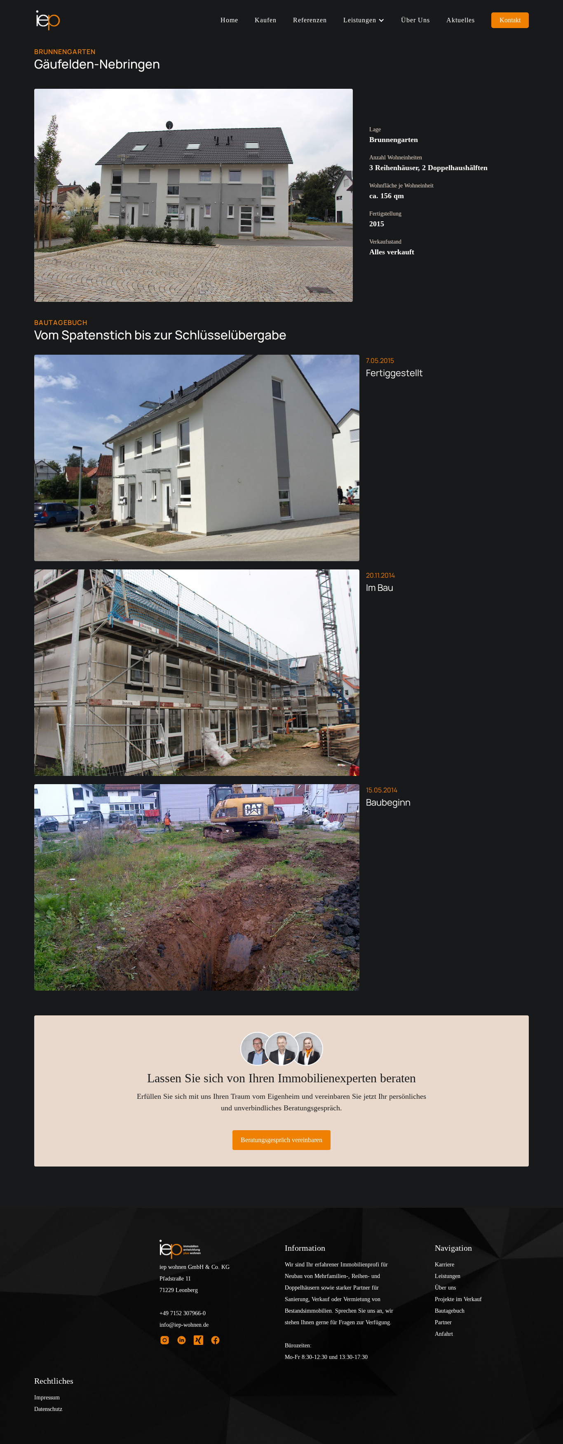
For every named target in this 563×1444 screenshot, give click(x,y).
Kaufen (266, 20)
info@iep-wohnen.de (184, 1325)
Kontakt (510, 20)
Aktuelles (460, 20)
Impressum (47, 1397)
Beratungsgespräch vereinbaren (281, 1139)
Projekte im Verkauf (458, 1299)
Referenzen (310, 20)
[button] (364, 20)
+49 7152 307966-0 (183, 1313)
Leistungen (447, 1276)
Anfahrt (444, 1334)
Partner (443, 1322)
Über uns (415, 20)
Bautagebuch (449, 1311)
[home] (47, 20)
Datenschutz (48, 1409)
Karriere (444, 1264)
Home (229, 20)
